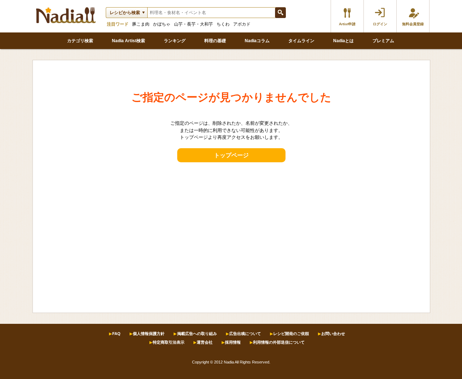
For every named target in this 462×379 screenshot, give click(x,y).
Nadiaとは (343, 40)
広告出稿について (245, 333)
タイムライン (301, 40)
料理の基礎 (215, 40)
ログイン (380, 24)
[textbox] (211, 12)
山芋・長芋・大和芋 (193, 24)
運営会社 (205, 342)
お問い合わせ (333, 333)
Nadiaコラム (257, 40)
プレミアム (383, 40)
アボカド (241, 24)
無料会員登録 (413, 24)
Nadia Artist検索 (128, 40)
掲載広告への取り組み (197, 333)
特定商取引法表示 (168, 342)
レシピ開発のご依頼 (291, 333)
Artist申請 (347, 24)
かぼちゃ (161, 24)
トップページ (231, 155)
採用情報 (233, 342)
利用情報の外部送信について (279, 342)
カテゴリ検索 (80, 40)
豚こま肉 (140, 24)
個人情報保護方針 (149, 333)
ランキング (175, 40)
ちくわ (223, 24)
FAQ (116, 333)
